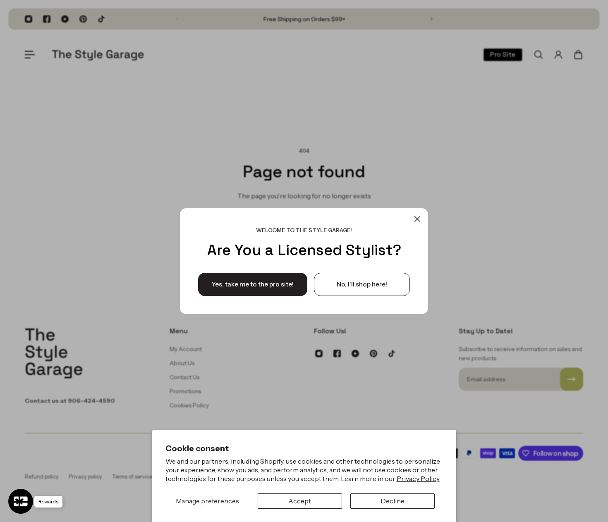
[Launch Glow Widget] (20, 501)
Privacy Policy (418, 478)
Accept (299, 501)
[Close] (417, 219)
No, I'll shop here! (362, 284)
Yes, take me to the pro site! (253, 284)
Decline (393, 501)
